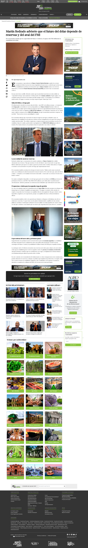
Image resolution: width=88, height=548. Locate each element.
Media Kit (46, 510)
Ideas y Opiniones (29, 526)
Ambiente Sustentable (38, 522)
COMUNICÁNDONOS (43, 14)
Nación (66, 526)
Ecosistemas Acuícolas (68, 521)
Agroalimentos (13, 522)
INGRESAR (69, 14)
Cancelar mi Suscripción (32, 512)
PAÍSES (19, 14)
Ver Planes (68, 327)
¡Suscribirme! (73, 344)
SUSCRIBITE (78, 14)
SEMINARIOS (33, 14)
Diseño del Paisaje (46, 522)
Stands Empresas (56, 527)
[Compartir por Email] (9, 91)
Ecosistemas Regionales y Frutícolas (36, 521)
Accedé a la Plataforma (73, 1)
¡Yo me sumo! (73, 312)
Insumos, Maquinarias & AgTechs (57, 522)
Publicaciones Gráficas (32, 499)
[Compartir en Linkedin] (9, 94)
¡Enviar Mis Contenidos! (72, 52)
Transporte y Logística (30, 524)
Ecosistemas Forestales (58, 521)
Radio (46, 501)
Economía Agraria (22, 524)
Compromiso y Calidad (32, 495)
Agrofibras (19, 522)
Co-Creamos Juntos (14, 510)
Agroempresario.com (32, 496)
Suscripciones (30, 510)
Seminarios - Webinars (32, 505)
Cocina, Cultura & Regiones (49, 526)
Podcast (46, 503)
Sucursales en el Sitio (49, 514)
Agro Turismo (30, 522)
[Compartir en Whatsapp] (9, 88)
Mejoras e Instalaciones (68, 522)
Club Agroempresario (49, 504)
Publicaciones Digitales (32, 501)
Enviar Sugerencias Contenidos (17, 514)
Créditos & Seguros (14, 524)
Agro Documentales (48, 498)
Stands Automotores (15, 529)
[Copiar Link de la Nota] (9, 97)
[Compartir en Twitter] (9, 85)
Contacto (12, 501)
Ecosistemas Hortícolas (48, 521)
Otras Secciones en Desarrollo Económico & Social (23, 18)
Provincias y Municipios (15, 527)
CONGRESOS (25, 14)
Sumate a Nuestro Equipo (15, 499)
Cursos (46, 495)
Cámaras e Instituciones (40, 524)
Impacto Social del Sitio (15, 498)
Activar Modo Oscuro (19, 536)
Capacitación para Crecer (62, 524)
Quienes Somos (14, 495)
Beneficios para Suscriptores (46, 527)
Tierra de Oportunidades (59, 526)
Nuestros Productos (36, 527)
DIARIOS (51, 14)
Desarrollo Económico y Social (51, 524)
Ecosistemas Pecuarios (24, 521)
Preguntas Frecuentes (66, 510)
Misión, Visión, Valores (15, 496)
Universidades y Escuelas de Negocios (18, 526)
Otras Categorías (43, 18)
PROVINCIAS (14, 14)
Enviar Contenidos (14, 512)
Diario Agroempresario (32, 498)
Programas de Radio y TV (38, 526)
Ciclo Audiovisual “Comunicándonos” (52, 496)
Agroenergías (24, 522)
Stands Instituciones (64, 527)
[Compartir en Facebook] (9, 83)
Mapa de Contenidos (54, 18)
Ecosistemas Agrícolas (15, 521)
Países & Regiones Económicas (26, 527)
